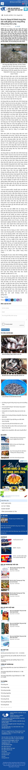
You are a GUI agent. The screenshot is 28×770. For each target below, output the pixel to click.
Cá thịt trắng (5, 506)
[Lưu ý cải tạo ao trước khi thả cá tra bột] (14, 387)
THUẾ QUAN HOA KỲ (18, 539)
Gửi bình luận (5, 329)
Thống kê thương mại (7, 664)
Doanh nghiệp (5, 508)
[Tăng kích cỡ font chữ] (19, 26)
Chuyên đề (4, 537)
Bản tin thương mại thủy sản (9, 564)
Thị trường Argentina (6, 693)
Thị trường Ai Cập (5, 687)
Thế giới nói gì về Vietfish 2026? (16, 518)
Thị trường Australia (5, 690)
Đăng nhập (25, 2)
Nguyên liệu (5, 500)
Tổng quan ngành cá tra (9, 511)
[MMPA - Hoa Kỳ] (6, 550)
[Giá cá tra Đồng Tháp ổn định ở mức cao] (14, 342)
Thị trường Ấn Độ (5, 699)
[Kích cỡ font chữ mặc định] (17, 26)
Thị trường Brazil (5, 704)
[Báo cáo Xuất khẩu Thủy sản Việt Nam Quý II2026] (5, 615)
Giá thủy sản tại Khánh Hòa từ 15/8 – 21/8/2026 (12, 653)
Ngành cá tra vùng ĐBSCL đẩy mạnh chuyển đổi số (14, 430)
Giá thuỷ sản (4, 650)
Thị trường (4, 681)
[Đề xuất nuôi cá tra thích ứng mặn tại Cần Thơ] (14, 366)
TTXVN (6, 297)
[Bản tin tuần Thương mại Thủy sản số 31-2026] (5, 573)
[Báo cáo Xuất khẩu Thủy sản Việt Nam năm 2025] (5, 641)
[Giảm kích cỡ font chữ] (15, 26)
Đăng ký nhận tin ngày (16, 2)
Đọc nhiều (3, 435)
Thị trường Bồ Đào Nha (6, 701)
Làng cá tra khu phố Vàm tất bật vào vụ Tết (12, 423)
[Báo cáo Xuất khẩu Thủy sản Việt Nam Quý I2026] (5, 628)
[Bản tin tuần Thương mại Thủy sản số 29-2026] (5, 598)
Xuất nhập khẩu (6, 503)
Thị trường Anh (4, 684)
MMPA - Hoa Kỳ (16, 547)
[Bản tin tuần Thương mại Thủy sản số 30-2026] (5, 585)
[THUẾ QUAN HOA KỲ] (6, 542)
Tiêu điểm (5, 515)
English (26, 3)
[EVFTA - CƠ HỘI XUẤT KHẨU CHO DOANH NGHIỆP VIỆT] (6, 558)
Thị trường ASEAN (5, 696)
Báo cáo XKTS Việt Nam (7, 607)
